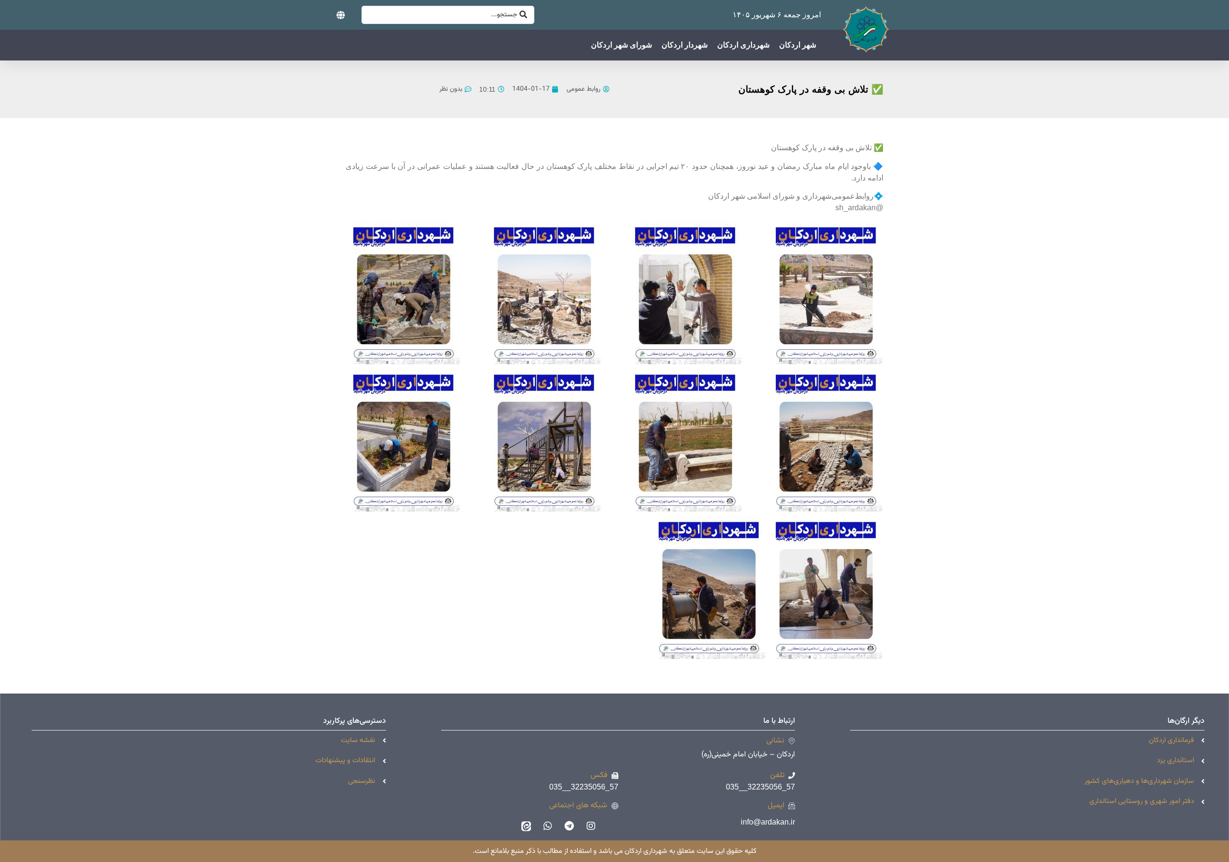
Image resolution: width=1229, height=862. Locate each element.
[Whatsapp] (547, 826)
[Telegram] (569, 826)
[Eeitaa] (526, 826)
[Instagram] (591, 826)
